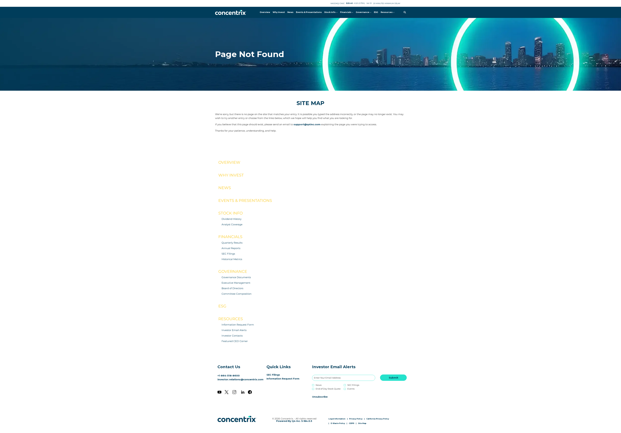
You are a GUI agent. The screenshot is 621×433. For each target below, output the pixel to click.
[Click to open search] (404, 12)
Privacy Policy (355, 418)
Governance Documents (236, 277)
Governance (232, 271)
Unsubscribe (320, 396)
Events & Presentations (245, 200)
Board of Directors (232, 288)
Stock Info (230, 213)
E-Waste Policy (338, 423)
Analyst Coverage (232, 224)
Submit (393, 377)
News (224, 187)
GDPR (351, 423)
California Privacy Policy (377, 418)
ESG (222, 306)
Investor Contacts (232, 335)
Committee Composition (236, 293)
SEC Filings (228, 253)
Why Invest (231, 175)
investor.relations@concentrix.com (241, 379)
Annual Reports (231, 248)
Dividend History (231, 218)
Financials (230, 236)
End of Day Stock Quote (328, 389)
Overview (229, 162)
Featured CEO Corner (235, 341)
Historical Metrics (232, 259)
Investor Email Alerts (234, 330)
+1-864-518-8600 (229, 375)
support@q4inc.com (307, 124)
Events (350, 389)
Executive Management (236, 282)
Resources (230, 318)
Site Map (362, 423)
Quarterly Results (232, 242)
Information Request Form (238, 324)
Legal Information (336, 418)
